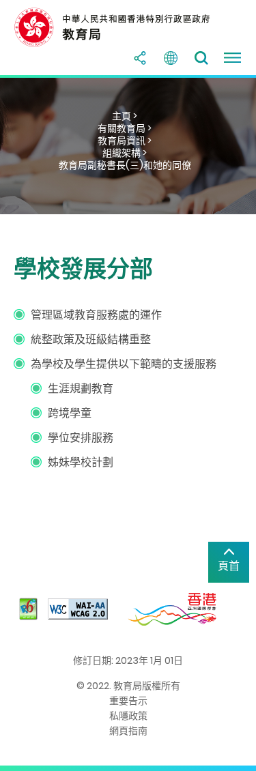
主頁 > (124, 116)
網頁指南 (128, 731)
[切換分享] (140, 58)
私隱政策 (128, 716)
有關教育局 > (125, 128)
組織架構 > (124, 153)
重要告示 (128, 701)
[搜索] (201, 58)
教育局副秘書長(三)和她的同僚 (125, 165)
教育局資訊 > (125, 140)
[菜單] (232, 58)
